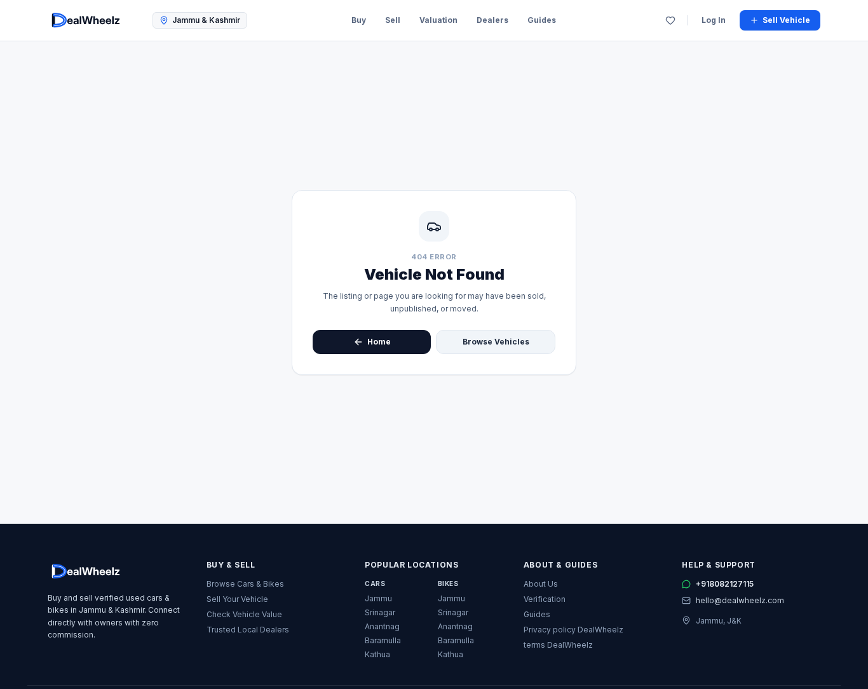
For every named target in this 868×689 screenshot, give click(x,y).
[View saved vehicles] (670, 20)
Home (379, 341)
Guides (541, 20)
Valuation (438, 20)
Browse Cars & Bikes (245, 584)
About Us (541, 584)
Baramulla (383, 640)
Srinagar (380, 612)
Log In (714, 20)
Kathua (377, 654)
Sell (392, 20)
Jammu (378, 598)
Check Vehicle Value (244, 614)
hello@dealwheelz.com (740, 600)
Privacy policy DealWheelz (573, 629)
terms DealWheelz (558, 645)
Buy (358, 20)
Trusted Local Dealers (248, 629)
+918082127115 (725, 584)
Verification (545, 599)
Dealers (492, 20)
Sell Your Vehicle (237, 599)
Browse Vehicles (496, 341)
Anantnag (382, 626)
